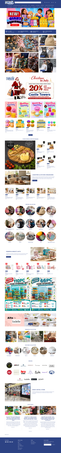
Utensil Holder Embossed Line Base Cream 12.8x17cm (41, 198)
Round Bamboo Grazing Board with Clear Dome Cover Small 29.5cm (51, 167)
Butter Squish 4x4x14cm (40, 130)
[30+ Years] (12, 32)
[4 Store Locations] (49, 32)
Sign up (53, 444)
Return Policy (32, 441)
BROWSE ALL (35, 180)
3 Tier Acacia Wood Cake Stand (50, 152)
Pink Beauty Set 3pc (50, 273)
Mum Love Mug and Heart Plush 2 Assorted (30, 274)
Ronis (6, 132)
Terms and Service (33, 442)
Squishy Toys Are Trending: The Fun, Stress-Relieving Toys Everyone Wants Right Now (13, 418)
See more (30, 431)
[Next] (57, 126)
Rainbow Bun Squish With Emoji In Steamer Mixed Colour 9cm (30, 131)
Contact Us (19, 443)
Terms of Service (20, 448)
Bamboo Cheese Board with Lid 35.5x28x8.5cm (40, 152)
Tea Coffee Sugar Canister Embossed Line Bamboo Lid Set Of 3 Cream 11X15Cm (51, 198)
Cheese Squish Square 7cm (19, 130)
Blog (18, 442)
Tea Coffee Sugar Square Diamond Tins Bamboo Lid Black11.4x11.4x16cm (19, 198)
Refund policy (19, 449)
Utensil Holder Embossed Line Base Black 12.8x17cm (30, 198)
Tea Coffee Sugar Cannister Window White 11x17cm (9, 198)
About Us (19, 441)
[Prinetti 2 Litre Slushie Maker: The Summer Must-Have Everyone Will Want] (30, 410)
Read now (12, 427)
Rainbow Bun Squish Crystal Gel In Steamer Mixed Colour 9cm (9, 131)
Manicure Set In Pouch (40, 273)
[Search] (42, 2)
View (45, 32)
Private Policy (32, 443)
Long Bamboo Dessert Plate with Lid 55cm (40, 166)
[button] (8, 18)
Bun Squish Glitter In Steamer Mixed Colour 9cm (51, 130)
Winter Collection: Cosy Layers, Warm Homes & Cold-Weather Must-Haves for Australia (48, 418)
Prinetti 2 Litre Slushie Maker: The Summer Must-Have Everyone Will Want (30, 418)
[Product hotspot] (51, 254)
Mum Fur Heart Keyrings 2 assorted (19, 274)
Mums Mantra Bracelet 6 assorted (8, 274)
